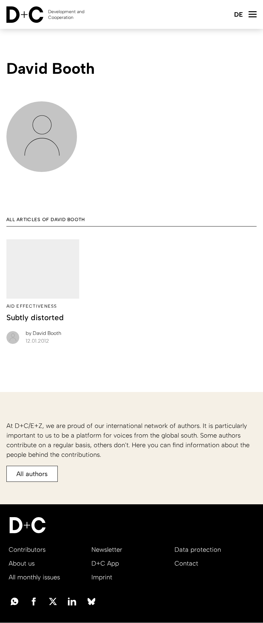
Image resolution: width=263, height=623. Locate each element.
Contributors (27, 549)
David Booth (43, 333)
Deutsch (238, 15)
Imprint (101, 577)
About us (22, 563)
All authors (32, 474)
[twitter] (53, 601)
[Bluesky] (91, 601)
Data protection (197, 549)
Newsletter (106, 549)
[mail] (14, 601)
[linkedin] (72, 601)
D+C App (105, 563)
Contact (186, 563)
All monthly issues (34, 577)
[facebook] (34, 601)
